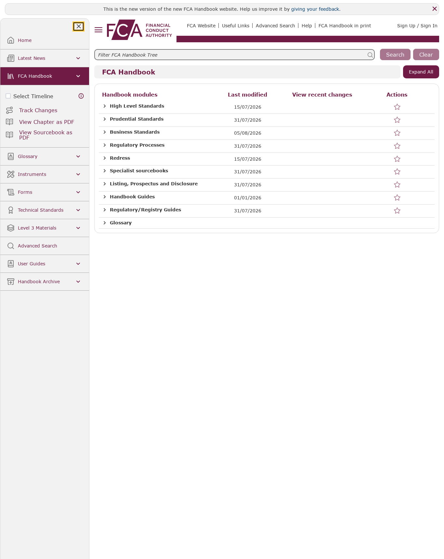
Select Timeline (33, 96)
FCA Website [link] (201, 25)
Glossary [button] (121, 222)
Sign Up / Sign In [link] (417, 25)
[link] (139, 29)
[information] (81, 96)
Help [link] (307, 25)
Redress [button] (120, 158)
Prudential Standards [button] (136, 119)
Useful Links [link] (235, 25)
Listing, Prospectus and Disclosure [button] (154, 183)
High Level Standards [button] (137, 106)
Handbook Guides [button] (132, 196)
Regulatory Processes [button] (137, 145)
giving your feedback (315, 9)
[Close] (434, 8)
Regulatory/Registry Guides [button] (145, 209)
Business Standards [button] (135, 132)
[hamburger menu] (98, 30)
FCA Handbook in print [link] (345, 25)
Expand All (421, 71)
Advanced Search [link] (275, 25)
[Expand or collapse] (104, 106)
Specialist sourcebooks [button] (139, 170)
